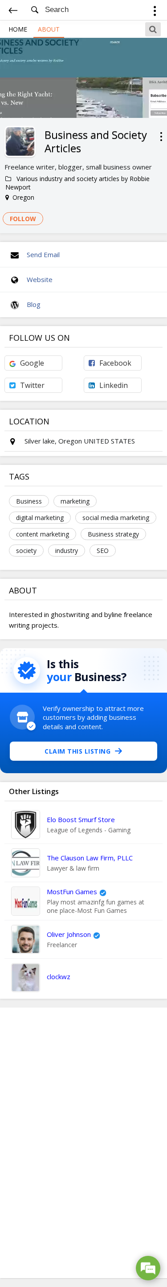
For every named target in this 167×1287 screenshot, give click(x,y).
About (49, 29)
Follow (23, 218)
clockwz (58, 976)
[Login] (155, 12)
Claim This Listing (77, 751)
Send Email (43, 254)
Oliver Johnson (69, 934)
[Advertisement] (84, 1142)
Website (40, 279)
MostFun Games (72, 891)
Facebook (115, 363)
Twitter (32, 385)
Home (17, 29)
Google (32, 363)
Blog (34, 304)
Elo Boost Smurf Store (81, 819)
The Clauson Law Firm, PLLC (90, 857)
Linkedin (113, 385)
